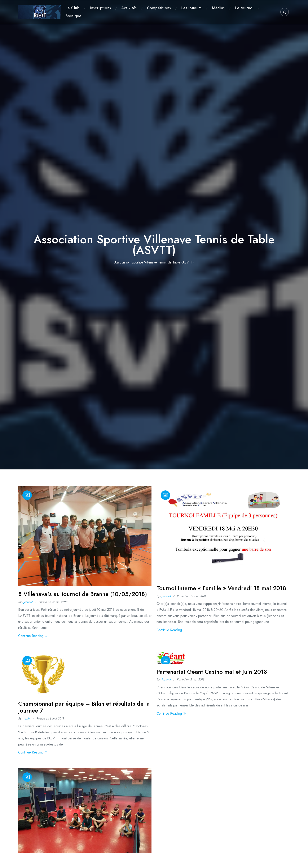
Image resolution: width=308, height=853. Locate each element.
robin (26, 718)
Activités (129, 8)
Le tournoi (244, 8)
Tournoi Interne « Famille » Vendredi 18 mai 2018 (221, 588)
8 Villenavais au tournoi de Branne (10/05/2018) (82, 594)
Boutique (74, 16)
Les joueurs (191, 8)
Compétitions (159, 8)
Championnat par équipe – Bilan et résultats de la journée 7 (84, 707)
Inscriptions (100, 8)
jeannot (27, 602)
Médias (218, 8)
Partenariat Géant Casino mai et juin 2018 (212, 671)
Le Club (73, 8)
